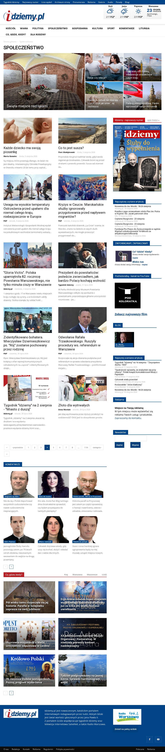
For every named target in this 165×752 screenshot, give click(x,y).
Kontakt (26, 749)
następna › (97, 447)
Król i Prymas (10, 542)
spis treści (152, 120)
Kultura (97, 28)
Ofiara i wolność (45, 542)
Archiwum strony (62, 2)
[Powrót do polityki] (87, 529)
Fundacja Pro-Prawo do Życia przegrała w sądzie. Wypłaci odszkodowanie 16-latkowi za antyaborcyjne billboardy (138, 231)
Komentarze (126, 28)
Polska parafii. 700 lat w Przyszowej (87, 496)
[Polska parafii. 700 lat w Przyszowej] (87, 484)
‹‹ (6, 447)
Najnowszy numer (30, 2)
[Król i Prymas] (19, 529)
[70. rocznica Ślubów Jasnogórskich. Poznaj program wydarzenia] (29, 670)
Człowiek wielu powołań (126, 379)
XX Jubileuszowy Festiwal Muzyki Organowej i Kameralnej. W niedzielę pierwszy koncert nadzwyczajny (82, 641)
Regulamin (48, 749)
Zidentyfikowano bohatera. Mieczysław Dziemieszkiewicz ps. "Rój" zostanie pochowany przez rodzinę (27, 343)
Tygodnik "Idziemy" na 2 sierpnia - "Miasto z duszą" (28, 407)
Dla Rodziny (38, 34)
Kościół (11, 28)
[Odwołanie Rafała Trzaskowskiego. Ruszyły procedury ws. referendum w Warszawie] (82, 320)
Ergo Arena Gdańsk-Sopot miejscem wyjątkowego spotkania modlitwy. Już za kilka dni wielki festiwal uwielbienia (83, 604)
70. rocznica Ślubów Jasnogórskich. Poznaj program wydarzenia (28, 680)
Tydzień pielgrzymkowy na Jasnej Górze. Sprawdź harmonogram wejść (82, 679)
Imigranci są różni (12, 496)
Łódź (104, 574)
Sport (111, 28)
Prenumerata (79, 2)
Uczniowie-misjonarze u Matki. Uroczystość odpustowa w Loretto (27, 644)
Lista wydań (46, 2)
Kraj (66, 574)
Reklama (91, 2)
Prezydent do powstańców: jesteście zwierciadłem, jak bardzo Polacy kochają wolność (82, 277)
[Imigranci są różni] (19, 484)
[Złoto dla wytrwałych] (82, 388)
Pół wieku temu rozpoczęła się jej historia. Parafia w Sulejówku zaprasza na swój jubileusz (27, 606)
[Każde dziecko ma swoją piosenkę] (28, 131)
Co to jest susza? (71, 148)
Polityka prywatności (65, 749)
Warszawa (77, 574)
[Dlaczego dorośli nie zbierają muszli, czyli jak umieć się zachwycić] (104, 96)
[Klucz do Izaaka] (53, 484)
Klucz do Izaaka (45, 496)
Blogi (127, 2)
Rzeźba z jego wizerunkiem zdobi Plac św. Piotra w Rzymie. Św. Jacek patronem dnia (137, 212)
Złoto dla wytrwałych (74, 405)
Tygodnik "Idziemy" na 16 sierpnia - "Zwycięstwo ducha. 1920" (137, 363)
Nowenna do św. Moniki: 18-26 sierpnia (133, 206)
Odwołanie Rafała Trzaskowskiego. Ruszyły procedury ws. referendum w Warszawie (79, 343)
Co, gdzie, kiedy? (16, 34)
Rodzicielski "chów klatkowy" (128, 384)
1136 (86, 447)
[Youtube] (158, 739)
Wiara (24, 28)
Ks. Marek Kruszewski (120, 345)
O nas (6, 749)
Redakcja (16, 749)
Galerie (101, 2)
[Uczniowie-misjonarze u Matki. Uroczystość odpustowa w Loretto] (29, 634)
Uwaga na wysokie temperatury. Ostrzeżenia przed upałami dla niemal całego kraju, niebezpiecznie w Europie (27, 211)
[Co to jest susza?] (82, 131)
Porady (119, 2)
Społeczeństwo (58, 28)
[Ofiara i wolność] (53, 529)
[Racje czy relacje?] (104, 67)
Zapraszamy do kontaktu (128, 418)
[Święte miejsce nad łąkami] (44, 84)
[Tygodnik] (28, 388)
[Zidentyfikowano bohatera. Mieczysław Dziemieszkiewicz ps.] (28, 320)
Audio (110, 2)
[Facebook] (149, 739)
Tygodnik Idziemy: (11, 2)
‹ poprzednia (17, 447)
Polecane (140, 749)
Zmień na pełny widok (125, 729)
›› (6, 454)
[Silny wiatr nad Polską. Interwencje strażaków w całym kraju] (142, 67)
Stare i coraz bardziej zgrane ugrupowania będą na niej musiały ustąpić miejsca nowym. (87, 549)
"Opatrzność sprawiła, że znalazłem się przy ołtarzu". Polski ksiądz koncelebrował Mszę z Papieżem (136, 372)
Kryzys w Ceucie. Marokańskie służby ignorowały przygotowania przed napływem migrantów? (81, 211)
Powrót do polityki (80, 542)
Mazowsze (92, 574)
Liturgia (144, 28)
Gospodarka (80, 28)
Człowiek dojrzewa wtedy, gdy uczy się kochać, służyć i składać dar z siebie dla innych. (53, 549)
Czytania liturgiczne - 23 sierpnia (130, 219)
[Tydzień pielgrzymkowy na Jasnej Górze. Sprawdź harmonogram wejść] (84, 670)
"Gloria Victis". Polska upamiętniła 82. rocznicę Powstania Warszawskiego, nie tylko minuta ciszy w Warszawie (27, 279)
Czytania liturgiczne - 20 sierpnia (130, 224)
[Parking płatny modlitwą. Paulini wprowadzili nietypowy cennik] (142, 96)
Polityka (38, 28)
